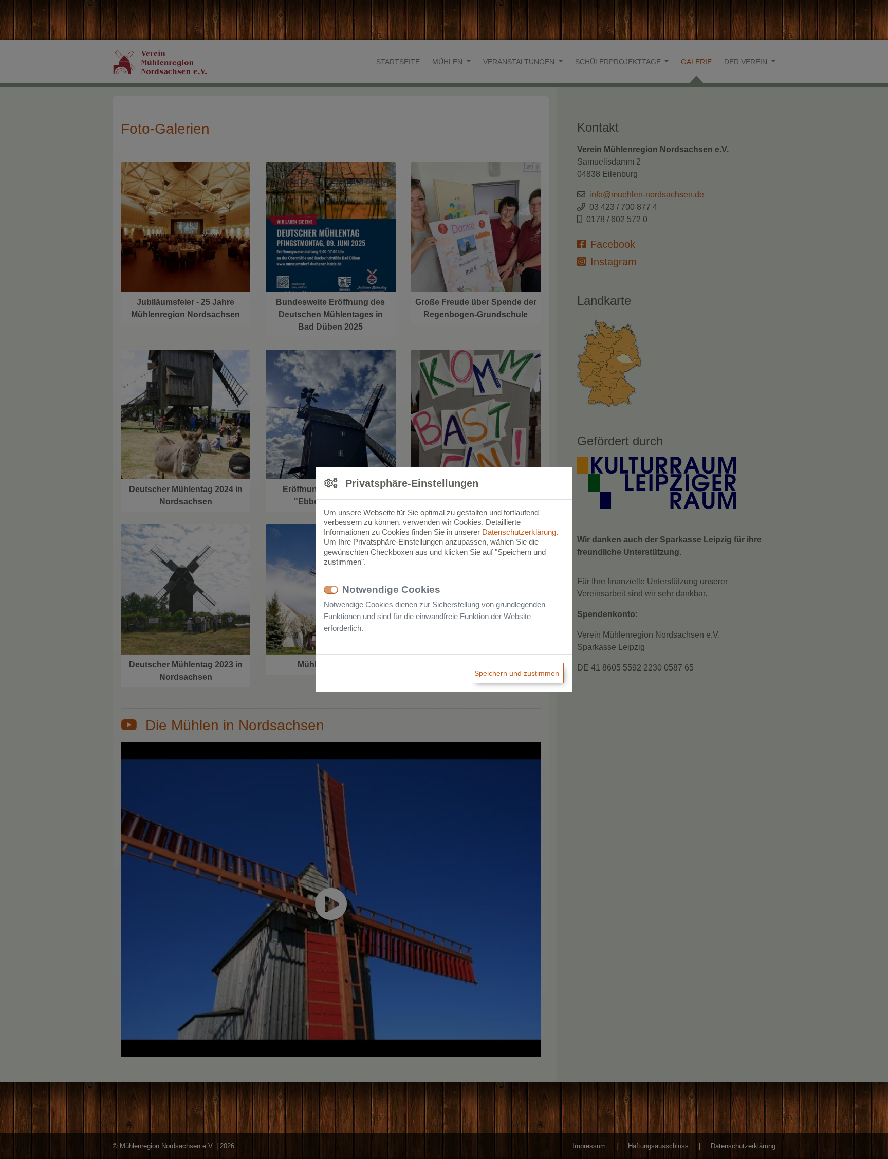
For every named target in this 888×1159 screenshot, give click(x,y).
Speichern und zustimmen (516, 673)
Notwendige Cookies (391, 589)
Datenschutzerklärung (519, 532)
